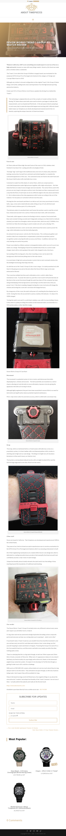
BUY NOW (43, 689)
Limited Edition (38, 48)
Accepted (13, 716)
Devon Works (29, 48)
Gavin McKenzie (12, 48)
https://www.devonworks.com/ (16, 685)
